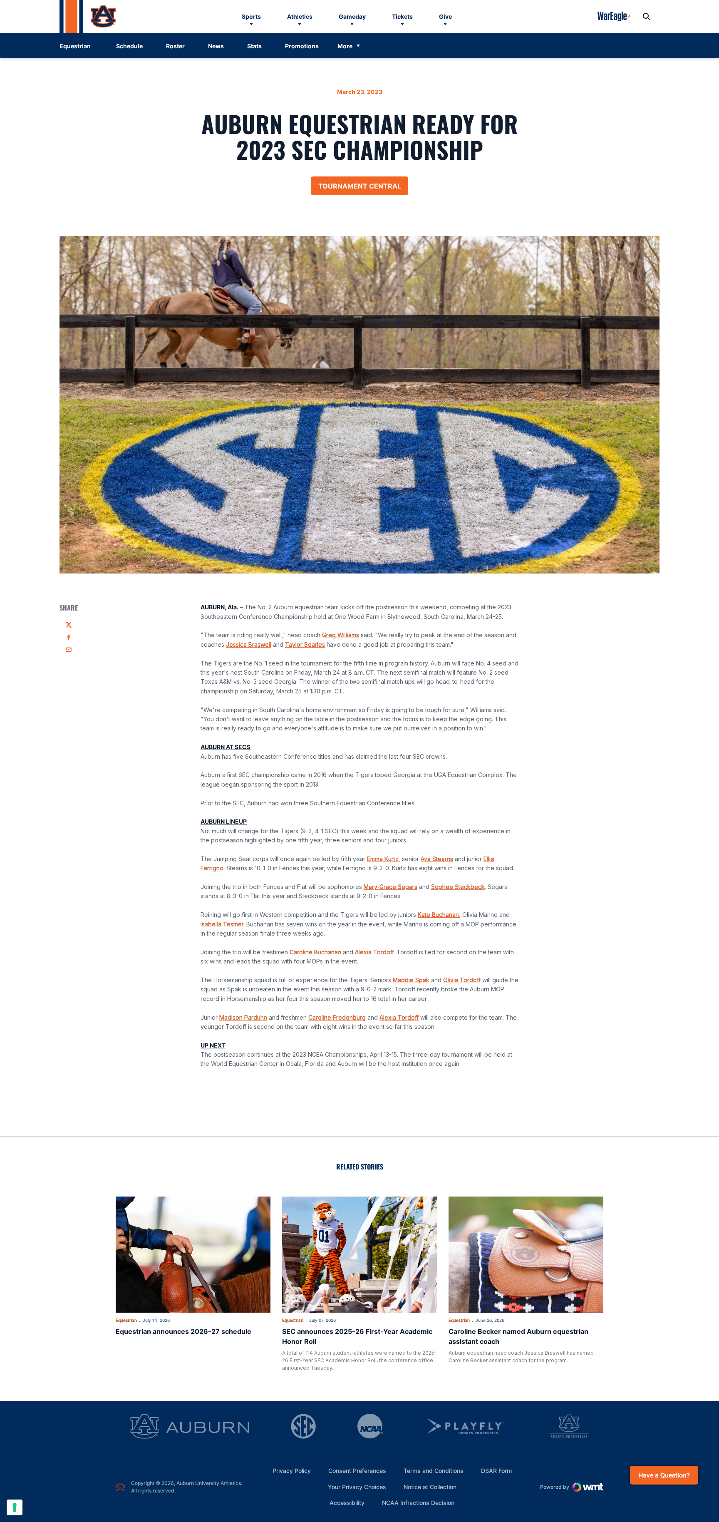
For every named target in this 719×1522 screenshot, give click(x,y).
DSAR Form (496, 1470)
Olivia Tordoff (462, 979)
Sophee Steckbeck (458, 886)
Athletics (299, 16)
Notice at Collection (430, 1486)
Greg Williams (340, 634)
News (216, 46)
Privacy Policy (292, 1470)
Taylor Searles (305, 644)
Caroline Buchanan (315, 952)
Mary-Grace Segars (390, 886)
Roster (175, 46)
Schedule (129, 46)
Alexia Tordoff (374, 952)
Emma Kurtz (383, 858)
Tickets (402, 16)
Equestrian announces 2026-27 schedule (183, 1331)
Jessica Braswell (248, 644)
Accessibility (347, 1502)
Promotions (302, 46)
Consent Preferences (357, 1470)
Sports (251, 16)
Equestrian (126, 1320)
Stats (254, 46)
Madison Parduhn (243, 1017)
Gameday (352, 16)
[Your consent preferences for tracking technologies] (14, 1507)
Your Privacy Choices (357, 1486)
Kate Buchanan (438, 914)
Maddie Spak (411, 979)
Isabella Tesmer (222, 924)
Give (445, 16)
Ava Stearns (437, 858)
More (344, 46)
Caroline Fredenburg (337, 1017)
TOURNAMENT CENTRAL (363, 188)
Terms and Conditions (434, 1470)
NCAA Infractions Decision (418, 1502)
